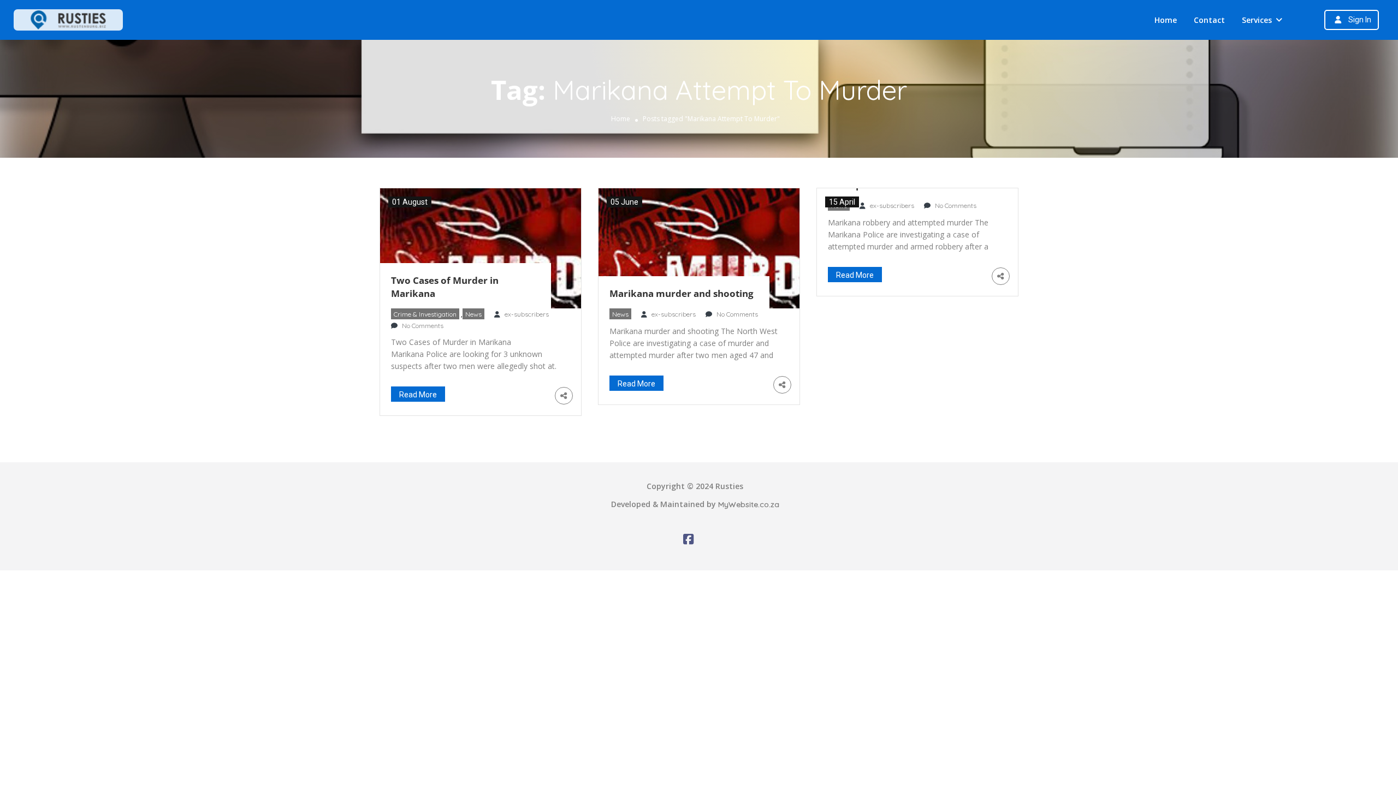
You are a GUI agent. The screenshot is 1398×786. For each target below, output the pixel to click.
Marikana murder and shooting (681, 293)
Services (1257, 20)
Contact (1209, 20)
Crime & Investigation (425, 314)
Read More (418, 394)
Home (1165, 20)
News (473, 314)
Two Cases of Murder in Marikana (445, 287)
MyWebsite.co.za (748, 504)
